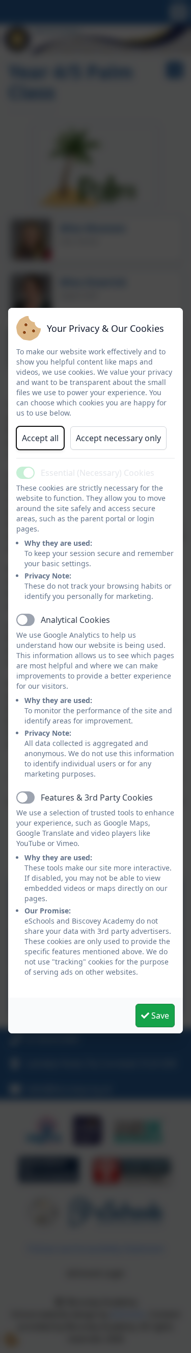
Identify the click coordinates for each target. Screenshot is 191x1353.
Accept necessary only (118, 438)
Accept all (40, 438)
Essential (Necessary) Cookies (97, 472)
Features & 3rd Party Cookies (97, 797)
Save (159, 1015)
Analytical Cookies (75, 619)
